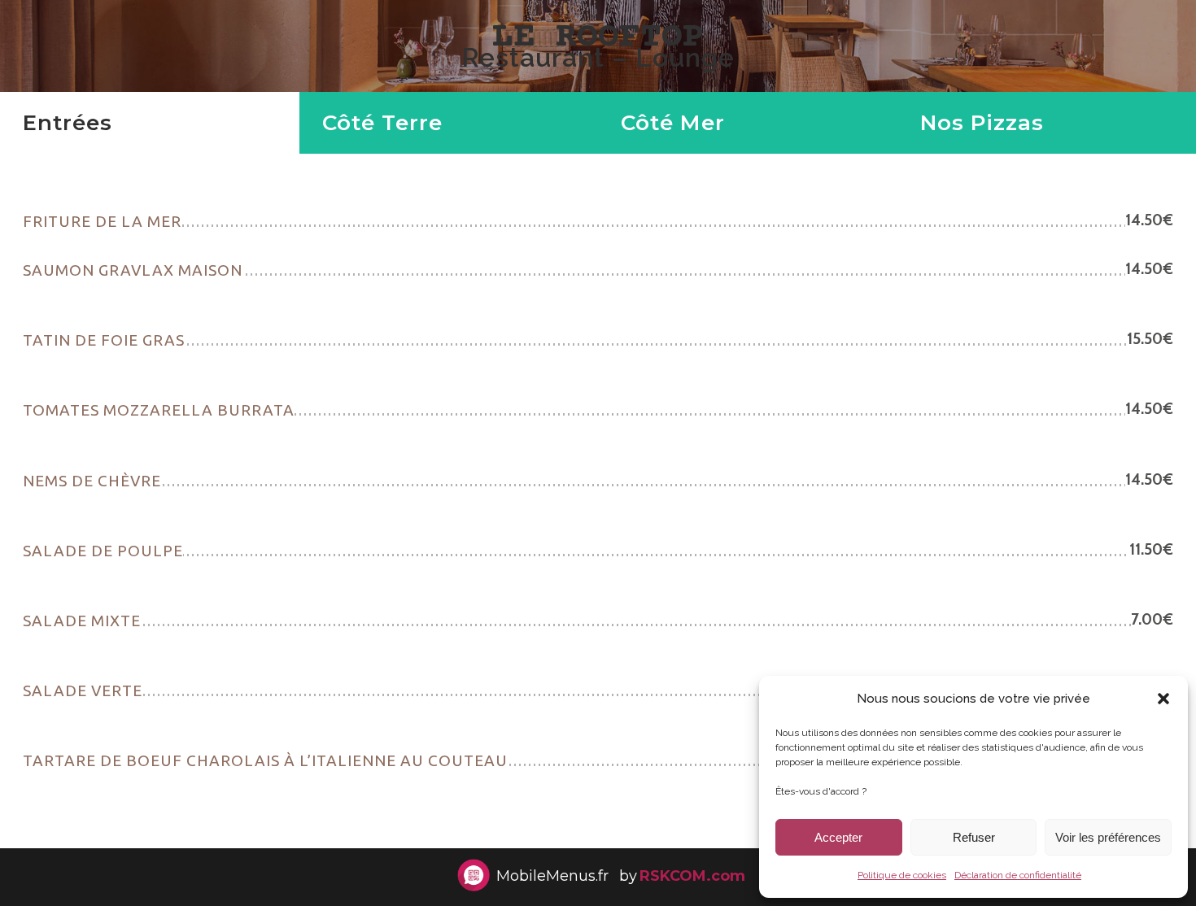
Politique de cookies (902, 875)
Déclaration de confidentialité (1017, 875)
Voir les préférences (1108, 837)
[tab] (149, 123)
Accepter (838, 837)
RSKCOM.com (692, 876)
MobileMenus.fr (552, 876)
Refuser (974, 837)
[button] (1163, 698)
